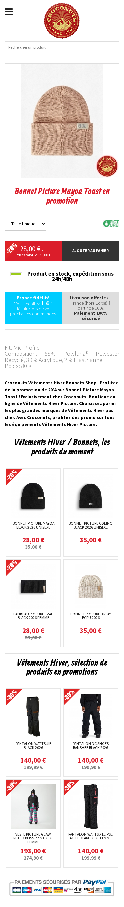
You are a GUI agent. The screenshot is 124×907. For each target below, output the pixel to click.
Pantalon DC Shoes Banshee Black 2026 (91, 745)
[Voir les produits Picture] (111, 223)
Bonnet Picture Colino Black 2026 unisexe (91, 525)
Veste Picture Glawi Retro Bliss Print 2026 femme (33, 838)
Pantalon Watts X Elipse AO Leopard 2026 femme (90, 836)
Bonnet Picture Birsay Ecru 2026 (90, 616)
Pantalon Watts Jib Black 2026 (33, 745)
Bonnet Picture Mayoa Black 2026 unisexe (33, 525)
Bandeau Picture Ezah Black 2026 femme (33, 616)
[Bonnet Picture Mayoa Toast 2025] (62, 120)
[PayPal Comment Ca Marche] (62, 888)
